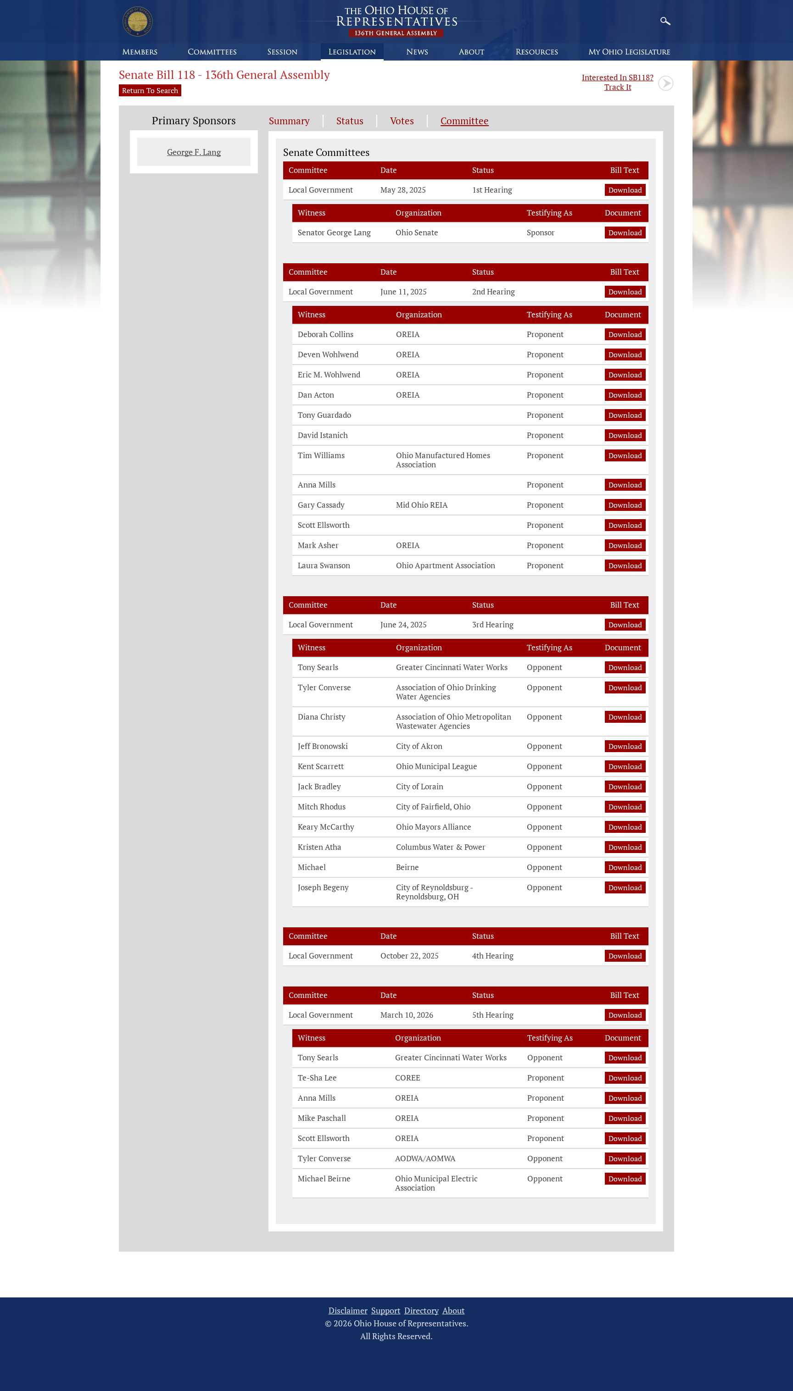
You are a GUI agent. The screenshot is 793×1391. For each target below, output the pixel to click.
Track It (617, 82)
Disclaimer (348, 1310)
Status (349, 121)
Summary (289, 121)
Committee (465, 121)
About (453, 1310)
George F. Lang (194, 152)
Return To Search (150, 90)
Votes (402, 121)
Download (625, 190)
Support (386, 1310)
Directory (421, 1310)
